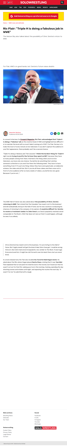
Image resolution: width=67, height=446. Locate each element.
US (11, 2)
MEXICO (45, 7)
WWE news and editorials (16, 23)
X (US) (36, 417)
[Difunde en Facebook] (51, 133)
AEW (15, 7)
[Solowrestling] (33, 2)
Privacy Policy (7, 432)
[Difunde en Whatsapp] (58, 133)
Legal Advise (7, 434)
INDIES (39, 7)
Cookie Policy (7, 430)
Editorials (6, 417)
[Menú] (4, 2)
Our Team (6, 420)
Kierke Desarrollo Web (20, 443)
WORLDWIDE (53, 7)
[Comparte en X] (55, 133)
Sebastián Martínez (15, 132)
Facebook (38, 415)
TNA (20, 7)
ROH (24, 7)
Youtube (37, 422)
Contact (5, 436)
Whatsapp (38, 424)
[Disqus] (33, 335)
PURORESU (31, 7)
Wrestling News (8, 415)
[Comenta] (62, 133)
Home (5, 23)
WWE (11, 7)
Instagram (38, 420)
